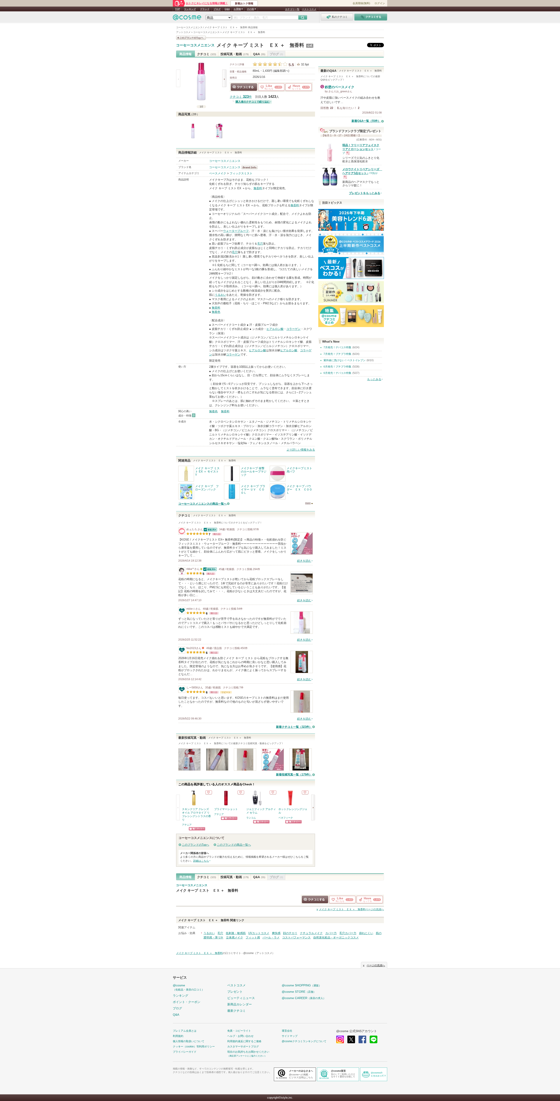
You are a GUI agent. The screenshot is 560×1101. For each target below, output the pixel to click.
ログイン (379, 3)
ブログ (217, 9)
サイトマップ (290, 1036)
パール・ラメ (271, 937)
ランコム (251, 817)
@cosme (188, 987)
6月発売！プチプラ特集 (337, 366)
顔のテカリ (290, 933)
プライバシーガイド (184, 1051)
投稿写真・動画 (234, 54)
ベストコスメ (309, 9)
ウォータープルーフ (236, 231)
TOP (177, 9)
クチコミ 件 (241, 96)
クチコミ (206, 54)
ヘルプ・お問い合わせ (240, 1036)
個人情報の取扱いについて (188, 1041)
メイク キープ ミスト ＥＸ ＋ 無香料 (260, 45)
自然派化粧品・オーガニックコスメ (336, 937)
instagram (340, 1039)
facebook (362, 1039)
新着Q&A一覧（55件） (366, 121)
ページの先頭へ (351, 909)
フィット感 (253, 937)
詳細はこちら (201, 860)
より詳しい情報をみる (301, 449)
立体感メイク (234, 937)
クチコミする (244, 87)
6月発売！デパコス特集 (337, 373)
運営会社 (287, 1030)
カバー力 (331, 933)
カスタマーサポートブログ (243, 1046)
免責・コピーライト (239, 1030)
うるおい (220, 294)
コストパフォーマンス (296, 937)
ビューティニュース (241, 998)
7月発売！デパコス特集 (337, 347)
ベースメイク (217, 173)
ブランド (205, 9)
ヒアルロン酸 (275, 329)
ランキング (190, 9)
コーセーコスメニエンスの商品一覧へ (202, 503)
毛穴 (260, 243)
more (308, 503)
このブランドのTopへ (195, 844)
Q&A (227, 9)
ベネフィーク (285, 817)
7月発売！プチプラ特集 (337, 353)
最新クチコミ (236, 1010)
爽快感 (276, 933)
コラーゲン (293, 329)
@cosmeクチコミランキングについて (304, 1041)
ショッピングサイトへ (197, 828)
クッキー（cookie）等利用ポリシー (194, 1046)
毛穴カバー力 (347, 933)
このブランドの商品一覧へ (234, 844)
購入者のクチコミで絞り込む (253, 101)
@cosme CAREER (304, 998)
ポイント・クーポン (186, 1002)
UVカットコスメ (258, 933)
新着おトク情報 (244, 3)
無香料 (258, 188)
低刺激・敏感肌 (236, 933)
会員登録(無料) (361, 3)
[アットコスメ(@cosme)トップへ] (187, 18)
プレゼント (235, 991)
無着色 (216, 311)
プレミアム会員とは (184, 1030)
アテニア (187, 824)
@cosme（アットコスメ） (259, 953)
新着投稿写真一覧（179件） (294, 774)
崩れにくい (366, 933)
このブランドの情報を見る (191, 38)
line (373, 1039)
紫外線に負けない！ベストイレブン (345, 360)
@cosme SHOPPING (301, 985)
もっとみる (374, 379)
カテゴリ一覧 (292, 9)
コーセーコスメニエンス (195, 45)
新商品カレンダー (239, 1004)
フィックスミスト (241, 173)
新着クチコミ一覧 (294, 726)
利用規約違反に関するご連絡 (244, 1041)
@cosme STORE (299, 991)
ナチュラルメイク (311, 933)
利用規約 (178, 1036)
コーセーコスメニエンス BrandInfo (251, 167)
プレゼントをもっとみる (364, 193)
